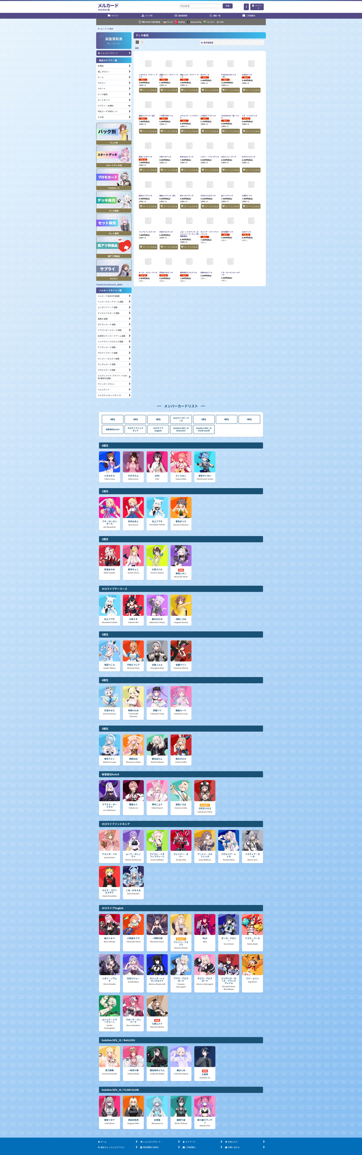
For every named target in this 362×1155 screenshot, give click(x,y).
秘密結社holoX (112, 429)
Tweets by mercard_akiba (109, 284)
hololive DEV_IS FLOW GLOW (204, 429)
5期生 (249, 419)
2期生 (158, 419)
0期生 (112, 419)
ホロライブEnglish (158, 429)
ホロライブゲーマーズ (181, 419)
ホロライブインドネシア (135, 429)
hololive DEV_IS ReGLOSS (181, 429)
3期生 (203, 419)
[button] (246, 7)
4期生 (226, 419)
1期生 (135, 419)
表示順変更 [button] (208, 42)
